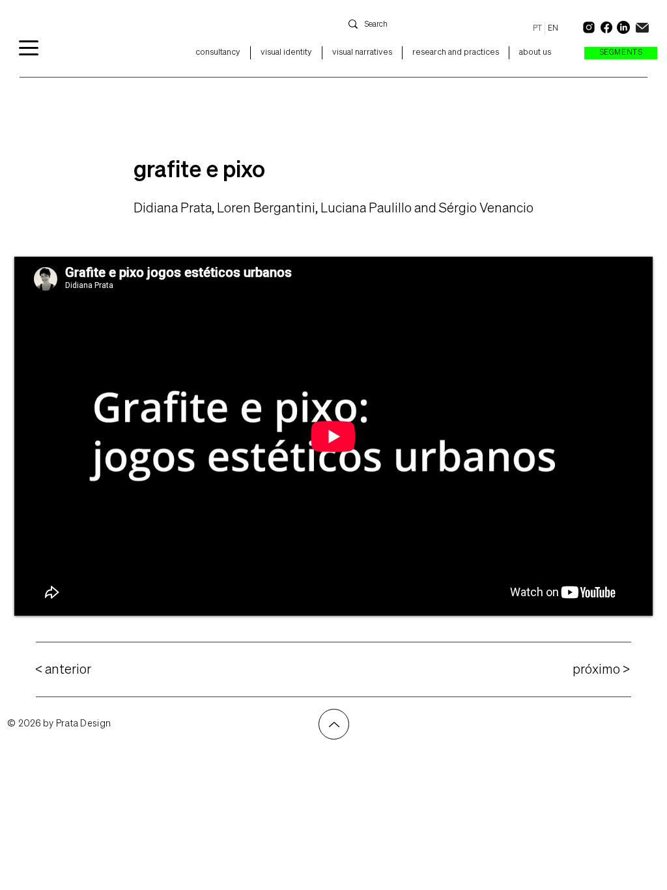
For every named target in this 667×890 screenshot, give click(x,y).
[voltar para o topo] (334, 724)
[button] (620, 53)
